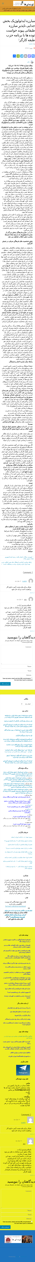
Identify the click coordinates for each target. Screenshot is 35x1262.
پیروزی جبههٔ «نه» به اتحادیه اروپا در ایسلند (21, 837)
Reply (32, 593)
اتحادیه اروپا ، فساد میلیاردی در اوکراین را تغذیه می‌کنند (18, 857)
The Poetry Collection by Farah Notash (15, 906)
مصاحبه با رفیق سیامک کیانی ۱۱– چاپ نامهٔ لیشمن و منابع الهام (17, 862)
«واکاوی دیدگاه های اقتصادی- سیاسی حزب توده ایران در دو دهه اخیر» (18, 1037)
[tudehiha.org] (23, 3)
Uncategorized (27, 8)
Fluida (17, 1256)
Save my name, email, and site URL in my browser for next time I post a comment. (18, 679)
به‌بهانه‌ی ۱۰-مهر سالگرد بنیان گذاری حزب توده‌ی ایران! (18, 751)
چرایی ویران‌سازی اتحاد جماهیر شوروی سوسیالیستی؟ (15, 915)
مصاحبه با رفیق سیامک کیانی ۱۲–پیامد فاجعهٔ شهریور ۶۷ (18, 841)
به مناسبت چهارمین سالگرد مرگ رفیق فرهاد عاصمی (19, 756)
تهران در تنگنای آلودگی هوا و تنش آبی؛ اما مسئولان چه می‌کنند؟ (18, 852)
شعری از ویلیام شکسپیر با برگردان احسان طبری (20, 844)
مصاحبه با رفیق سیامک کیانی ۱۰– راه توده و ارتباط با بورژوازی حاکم (19, 867)
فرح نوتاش (29, 805)
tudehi (24, 581)
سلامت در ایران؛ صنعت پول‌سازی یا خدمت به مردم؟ (19, 848)
